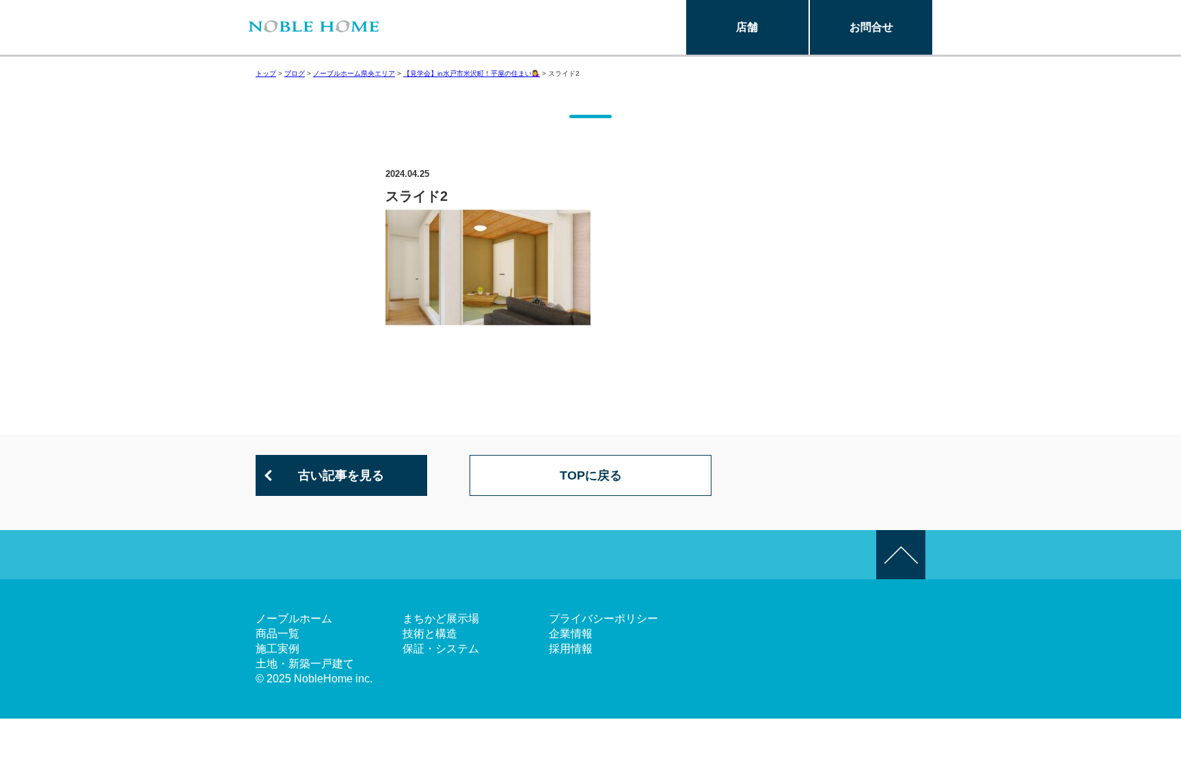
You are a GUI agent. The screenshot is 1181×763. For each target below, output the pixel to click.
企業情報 (571, 633)
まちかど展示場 (441, 618)
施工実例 (277, 648)
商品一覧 (277, 633)
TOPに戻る (591, 475)
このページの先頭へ (900, 554)
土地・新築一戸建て (305, 663)
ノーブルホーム (294, 618)
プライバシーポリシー (603, 618)
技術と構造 (430, 633)
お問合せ (871, 27)
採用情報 (571, 648)
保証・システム (441, 648)
